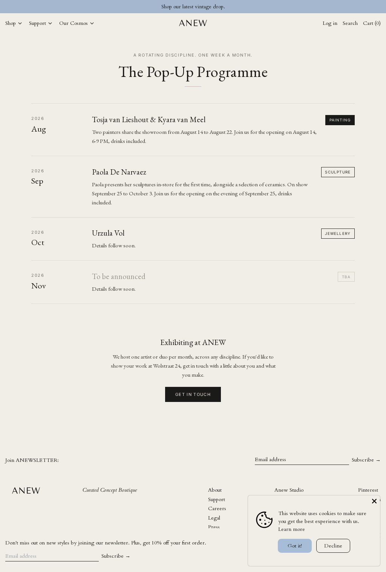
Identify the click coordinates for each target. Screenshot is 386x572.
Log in (330, 23)
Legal (214, 517)
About (215, 490)
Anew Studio (288, 490)
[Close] (374, 501)
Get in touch (193, 394)
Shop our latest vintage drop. (193, 6)
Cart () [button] (372, 23)
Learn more (291, 529)
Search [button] (350, 23)
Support (216, 499)
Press (214, 527)
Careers (217, 508)
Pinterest (368, 490)
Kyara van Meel (181, 119)
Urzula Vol (108, 233)
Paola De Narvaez (119, 172)
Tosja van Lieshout (120, 119)
